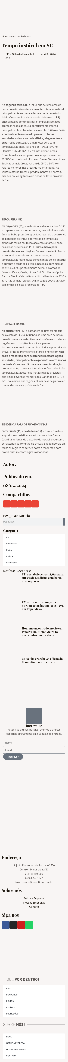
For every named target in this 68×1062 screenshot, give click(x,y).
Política (9, 556)
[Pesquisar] (64, 522)
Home (9, 1036)
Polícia (9, 550)
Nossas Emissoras (16, 1049)
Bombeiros (11, 543)
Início (4, 36)
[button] (6, 503)
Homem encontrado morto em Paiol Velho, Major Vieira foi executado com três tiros (42, 631)
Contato (11, 1055)
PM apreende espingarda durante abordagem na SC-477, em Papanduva (43, 605)
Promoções (11, 562)
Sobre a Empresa (15, 1043)
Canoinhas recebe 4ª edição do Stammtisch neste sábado (42, 660)
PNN (8, 537)
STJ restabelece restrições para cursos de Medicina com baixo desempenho (43, 577)
